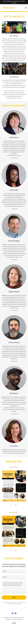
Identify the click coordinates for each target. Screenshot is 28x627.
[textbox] (14, 571)
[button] (25, 7)
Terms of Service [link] (15, 604)
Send (14, 597)
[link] (9, 8)
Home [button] (14, 623)
